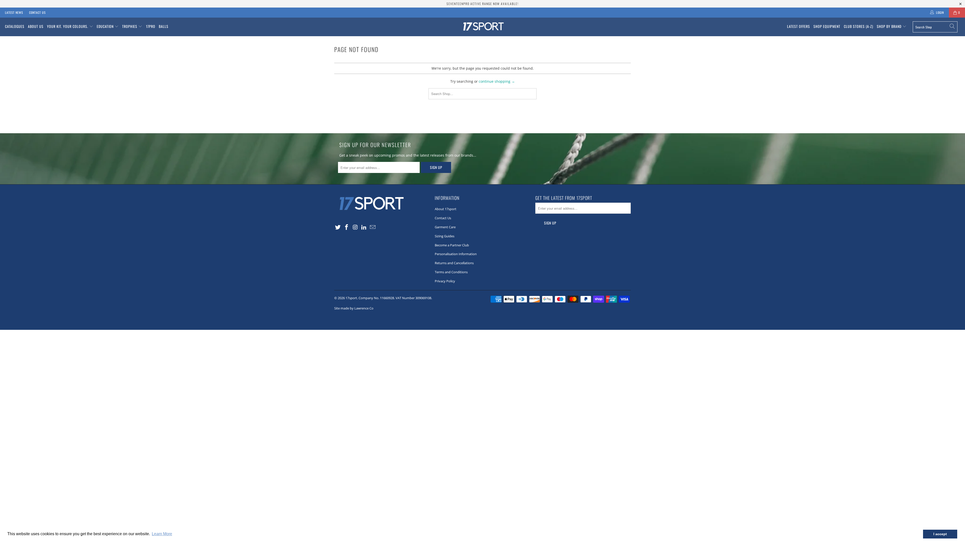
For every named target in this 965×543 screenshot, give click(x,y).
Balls (163, 26)
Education (106, 26)
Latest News (14, 12)
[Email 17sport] (373, 227)
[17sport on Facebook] (347, 227)
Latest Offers (798, 26)
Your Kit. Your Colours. (68, 26)
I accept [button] (940, 534)
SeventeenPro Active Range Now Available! (482, 4)
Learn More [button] (162, 534)
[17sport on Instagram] (355, 227)
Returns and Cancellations (454, 263)
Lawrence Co (363, 308)
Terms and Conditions (451, 272)
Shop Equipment (826, 26)
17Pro (150, 26)
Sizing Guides (444, 236)
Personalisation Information (456, 254)
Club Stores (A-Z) (858, 26)
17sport (351, 298)
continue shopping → (497, 81)
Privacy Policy (445, 281)
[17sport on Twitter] (338, 227)
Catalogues (14, 26)
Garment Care (445, 227)
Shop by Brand (889, 26)
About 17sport (445, 209)
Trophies (130, 26)
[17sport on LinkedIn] (364, 227)
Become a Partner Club (452, 245)
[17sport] (482, 27)
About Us (35, 26)
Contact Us (37, 12)
